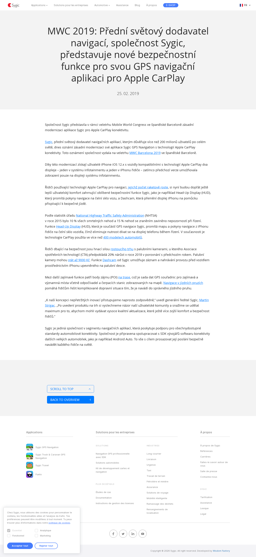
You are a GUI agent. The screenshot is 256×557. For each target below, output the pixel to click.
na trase (124, 277)
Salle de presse (208, 471)
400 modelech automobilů (122, 237)
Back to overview (65, 400)
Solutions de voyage (157, 492)
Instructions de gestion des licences (115, 503)
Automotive (101, 5)
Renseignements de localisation (157, 511)
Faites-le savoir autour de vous (214, 464)
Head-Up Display (68, 226)
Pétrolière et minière (157, 481)
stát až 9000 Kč (79, 260)
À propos (151, 5)
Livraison (151, 459)
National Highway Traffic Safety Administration (110, 215)
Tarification (206, 497)
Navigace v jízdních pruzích (183, 283)
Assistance (122, 5)
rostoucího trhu (122, 249)
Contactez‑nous (208, 476)
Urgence (151, 464)
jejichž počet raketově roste (148, 187)
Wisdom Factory (221, 550)
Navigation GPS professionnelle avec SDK (113, 455)
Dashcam (109, 260)
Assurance (152, 487)
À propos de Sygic (210, 445)
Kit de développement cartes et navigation (113, 470)
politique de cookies (59, 522)
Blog (137, 5)
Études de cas (103, 492)
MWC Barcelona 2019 (145, 153)
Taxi (149, 470)
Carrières (205, 456)
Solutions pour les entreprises (71, 5)
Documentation (104, 497)
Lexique (204, 508)
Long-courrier (154, 453)
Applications (38, 5)
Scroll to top (61, 389)
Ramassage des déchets (160, 503)
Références (206, 451)
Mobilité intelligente (157, 498)
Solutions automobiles (107, 462)
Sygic (48, 142)
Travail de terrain (156, 476)
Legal (203, 513)
